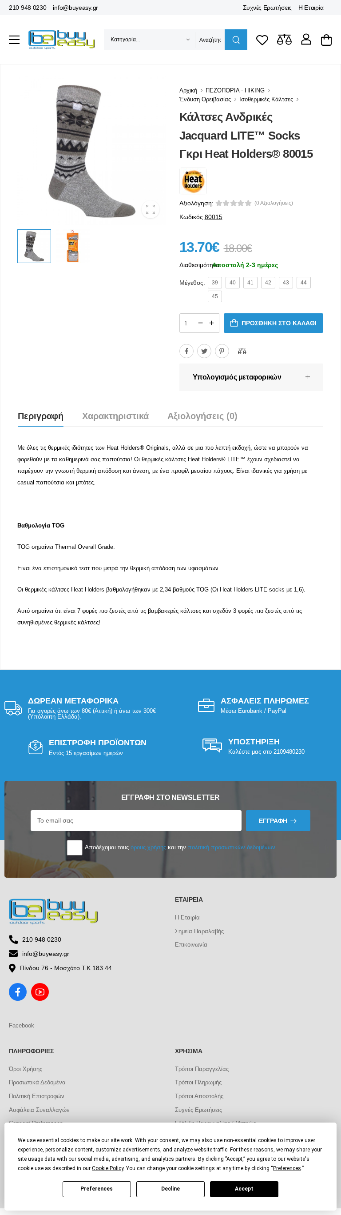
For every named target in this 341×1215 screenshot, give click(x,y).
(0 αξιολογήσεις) (273, 203)
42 (268, 283)
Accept (244, 1189)
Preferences (96, 1189)
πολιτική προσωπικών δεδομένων (231, 847)
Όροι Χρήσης (25, 1069)
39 (215, 283)
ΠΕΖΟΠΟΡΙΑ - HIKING (235, 90)
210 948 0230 (27, 7)
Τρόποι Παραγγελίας (202, 1069)
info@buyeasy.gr (75, 7)
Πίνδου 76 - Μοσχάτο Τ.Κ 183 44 (66, 967)
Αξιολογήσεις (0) (202, 416)
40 (233, 283)
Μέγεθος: (192, 282)
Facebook (21, 1025)
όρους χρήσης (148, 847)
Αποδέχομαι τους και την (179, 847)
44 (304, 283)
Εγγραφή (273, 820)
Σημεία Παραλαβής (199, 931)
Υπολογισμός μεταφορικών (237, 377)
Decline (170, 1189)
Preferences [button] (287, 1168)
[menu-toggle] (14, 40)
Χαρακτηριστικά (115, 416)
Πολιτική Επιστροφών (36, 1096)
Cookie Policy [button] (107, 1168)
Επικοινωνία (191, 944)
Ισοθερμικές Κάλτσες (266, 99)
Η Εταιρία (310, 7)
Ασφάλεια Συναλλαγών (39, 1110)
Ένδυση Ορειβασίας (205, 99)
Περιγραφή (40, 416)
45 (215, 296)
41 (250, 283)
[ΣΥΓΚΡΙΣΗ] (242, 351)
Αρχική (188, 90)
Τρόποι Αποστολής (199, 1096)
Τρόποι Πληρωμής (198, 1082)
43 (286, 283)
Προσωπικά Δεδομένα (37, 1082)
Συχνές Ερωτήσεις (267, 7)
